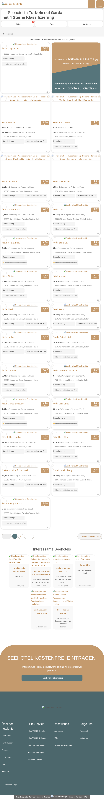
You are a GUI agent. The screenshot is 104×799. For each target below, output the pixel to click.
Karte (51, 24)
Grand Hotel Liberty (62, 470)
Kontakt (7, 757)
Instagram (84, 738)
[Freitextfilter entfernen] (92, 4)
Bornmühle (85, 565)
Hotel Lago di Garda (12, 48)
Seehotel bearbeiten (36, 745)
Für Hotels (6, 736)
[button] (7, 536)
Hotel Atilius (8, 276)
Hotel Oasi (58, 209)
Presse (5, 750)
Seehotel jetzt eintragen (53, 678)
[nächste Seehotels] (29, 536)
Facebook (84, 731)
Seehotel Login (10, 785)
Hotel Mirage (59, 276)
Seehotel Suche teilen (91, 536)
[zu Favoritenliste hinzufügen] (4, 45)
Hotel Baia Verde (61, 122)
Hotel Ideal (7, 309)
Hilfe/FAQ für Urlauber (37, 738)
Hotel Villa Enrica (11, 242)
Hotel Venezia (9, 122)
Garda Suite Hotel (62, 337)
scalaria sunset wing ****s (63, 569)
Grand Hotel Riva (11, 209)
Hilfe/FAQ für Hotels (36, 731)
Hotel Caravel (9, 370)
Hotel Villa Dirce (61, 403)
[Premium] (98, 552)
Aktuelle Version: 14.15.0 (78, 797)
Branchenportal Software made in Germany (32, 797)
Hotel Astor (58, 309)
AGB (56, 738)
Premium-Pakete (35, 760)
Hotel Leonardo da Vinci (65, 370)
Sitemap (5, 771)
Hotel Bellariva (60, 242)
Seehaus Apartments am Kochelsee (41, 612)
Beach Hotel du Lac (12, 437)
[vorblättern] (43, 107)
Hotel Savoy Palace (12, 503)
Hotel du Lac (8, 337)
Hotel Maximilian (61, 181)
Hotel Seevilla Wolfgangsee (19, 569)
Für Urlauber (7, 743)
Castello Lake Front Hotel (15, 470)
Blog (3, 764)
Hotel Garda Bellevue (13, 403)
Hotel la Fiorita (9, 181)
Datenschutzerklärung (63, 745)
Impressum (58, 731)
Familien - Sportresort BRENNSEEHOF (41, 572)
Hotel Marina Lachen (63, 611)
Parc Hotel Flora (61, 437)
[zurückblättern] (7, 107)
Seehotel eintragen (36, 752)
